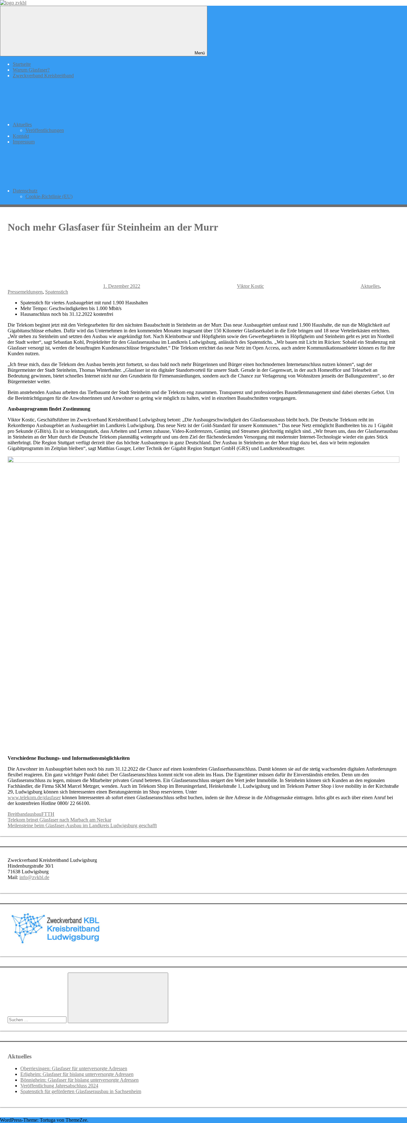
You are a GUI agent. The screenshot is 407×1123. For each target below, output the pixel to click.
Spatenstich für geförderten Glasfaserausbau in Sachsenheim (80, 1091)
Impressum (24, 141)
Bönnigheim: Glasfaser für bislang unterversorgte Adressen (79, 1080)
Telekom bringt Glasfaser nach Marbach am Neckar (59, 819)
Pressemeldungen (25, 292)
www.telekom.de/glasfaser (34, 797)
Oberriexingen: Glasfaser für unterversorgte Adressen (73, 1068)
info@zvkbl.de (34, 877)
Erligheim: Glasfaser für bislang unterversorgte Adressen (77, 1074)
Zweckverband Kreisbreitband (43, 75)
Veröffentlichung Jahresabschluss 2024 (59, 1085)
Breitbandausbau (24, 814)
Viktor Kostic (250, 286)
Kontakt (21, 136)
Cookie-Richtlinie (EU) (48, 196)
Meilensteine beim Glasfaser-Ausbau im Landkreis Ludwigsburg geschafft (82, 825)
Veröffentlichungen (44, 130)
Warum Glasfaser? (31, 70)
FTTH (47, 814)
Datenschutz (25, 190)
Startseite (22, 64)
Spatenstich (56, 292)
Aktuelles (22, 124)
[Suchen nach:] (38, 1019)
